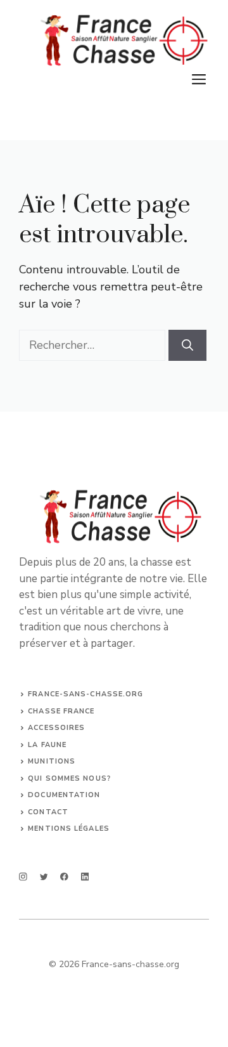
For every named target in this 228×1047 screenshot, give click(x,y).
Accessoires (56, 727)
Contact (48, 812)
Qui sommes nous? (69, 778)
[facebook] (64, 877)
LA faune (47, 745)
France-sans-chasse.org (85, 694)
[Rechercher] (187, 345)
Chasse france (61, 711)
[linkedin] (85, 877)
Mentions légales (69, 828)
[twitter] (44, 877)
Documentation (64, 795)
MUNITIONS (51, 761)
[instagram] (23, 877)
